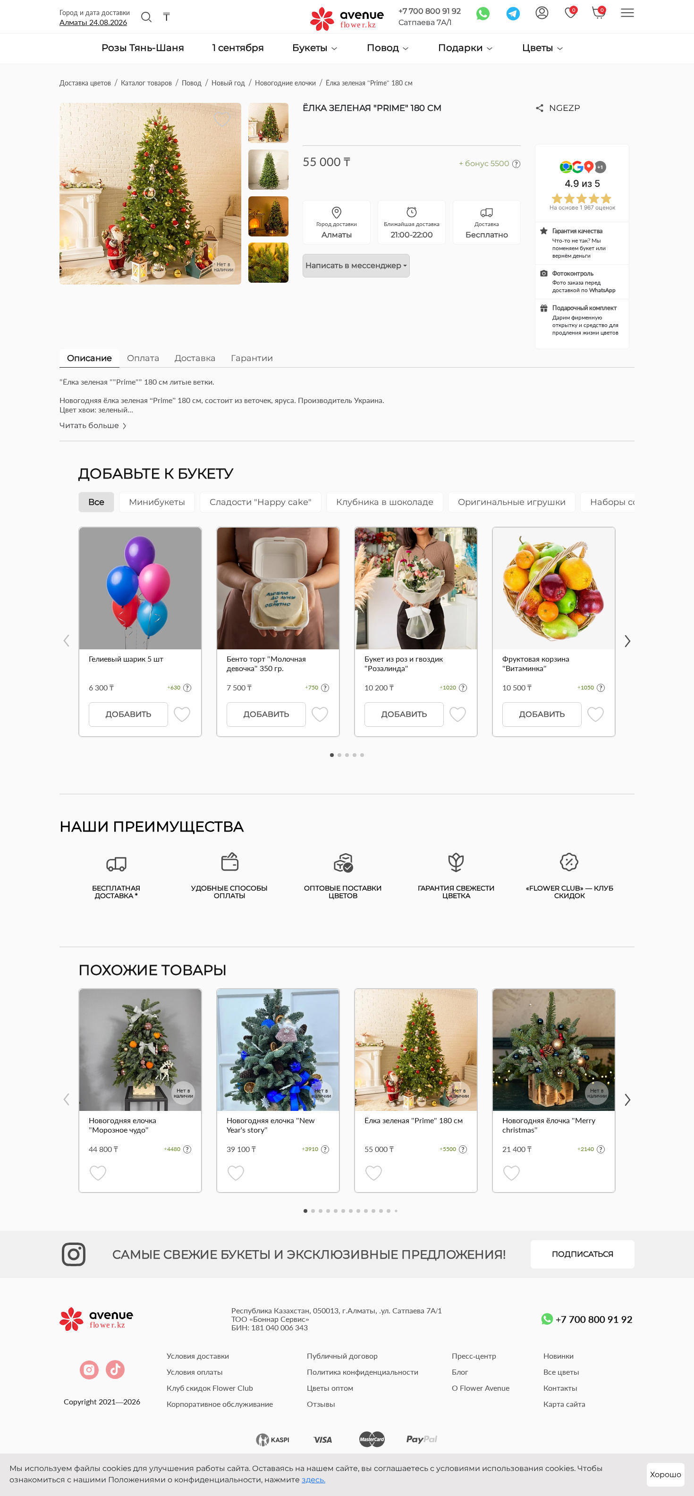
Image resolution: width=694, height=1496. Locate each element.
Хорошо (665, 1474)
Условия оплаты (195, 1371)
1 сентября (238, 48)
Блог (460, 1371)
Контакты (560, 1387)
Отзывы (321, 1403)
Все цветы (561, 1371)
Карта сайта (564, 1403)
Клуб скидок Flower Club (210, 1387)
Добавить (128, 714)
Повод (384, 48)
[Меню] (627, 13)
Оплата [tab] (143, 358)
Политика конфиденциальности (362, 1371)
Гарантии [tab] (252, 358)
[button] (332, 755)
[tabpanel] (347, 409)
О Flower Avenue (480, 1387)
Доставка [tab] (195, 358)
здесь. (313, 1479)
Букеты (311, 48)
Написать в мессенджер (353, 265)
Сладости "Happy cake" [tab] (261, 502)
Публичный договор (342, 1355)
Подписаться (583, 1254)
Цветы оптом (330, 1387)
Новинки (558, 1355)
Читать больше (90, 425)
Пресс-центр (474, 1355)
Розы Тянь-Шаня (143, 48)
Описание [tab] (89, 358)
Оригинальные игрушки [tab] (512, 502)
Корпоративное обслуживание (220, 1403)
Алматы (93, 21)
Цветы (539, 48)
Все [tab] (96, 502)
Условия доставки (198, 1355)
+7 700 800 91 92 (429, 11)
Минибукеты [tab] (157, 502)
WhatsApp (602, 290)
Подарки (461, 48)
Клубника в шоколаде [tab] (384, 502)
